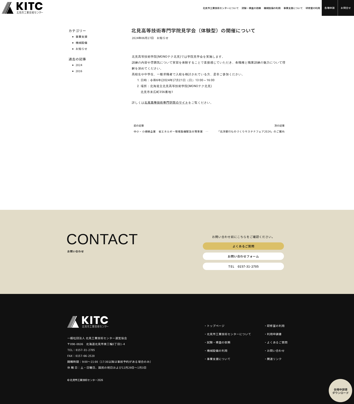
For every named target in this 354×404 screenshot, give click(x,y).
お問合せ (346, 8)
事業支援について (293, 8)
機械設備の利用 (272, 8)
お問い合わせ (276, 350)
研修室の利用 (313, 8)
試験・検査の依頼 (251, 8)
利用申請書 (274, 334)
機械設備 (81, 43)
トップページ (216, 326)
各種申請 (329, 8)
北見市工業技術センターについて (221, 8)
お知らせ (81, 49)
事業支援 (81, 36)
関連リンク (274, 359)
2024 (79, 65)
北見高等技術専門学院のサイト (166, 102)
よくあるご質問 (277, 342)
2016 (79, 71)
